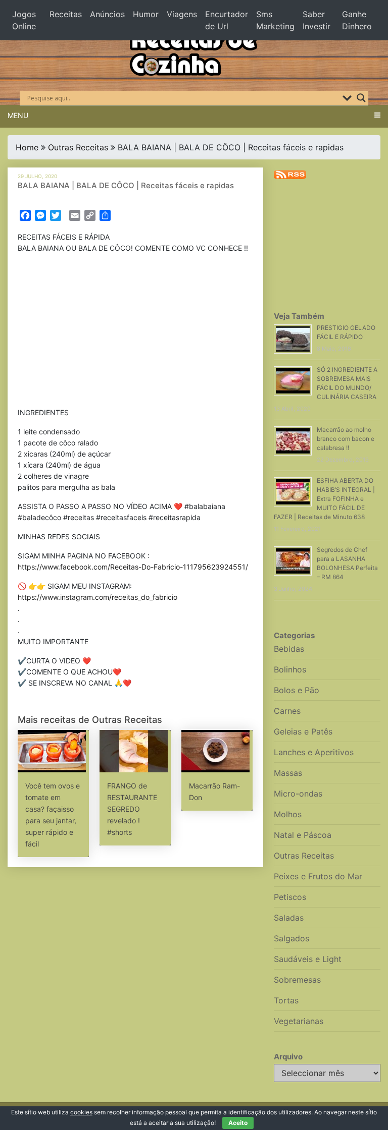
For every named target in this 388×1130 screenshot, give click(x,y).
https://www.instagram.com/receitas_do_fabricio (97, 597)
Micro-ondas (298, 793)
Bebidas (289, 649)
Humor (146, 14)
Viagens (182, 14)
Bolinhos (290, 669)
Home (27, 147)
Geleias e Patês (303, 731)
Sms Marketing (275, 20)
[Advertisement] (135, 332)
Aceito (238, 1122)
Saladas (289, 918)
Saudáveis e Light (308, 959)
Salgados (291, 938)
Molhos (288, 814)
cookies (81, 1112)
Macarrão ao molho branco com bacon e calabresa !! (345, 438)
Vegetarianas (298, 1021)
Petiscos (290, 897)
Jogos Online (24, 20)
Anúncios (107, 14)
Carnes (287, 711)
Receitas (66, 14)
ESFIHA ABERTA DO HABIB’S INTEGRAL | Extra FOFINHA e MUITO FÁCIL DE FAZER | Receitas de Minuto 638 (324, 499)
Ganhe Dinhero (357, 20)
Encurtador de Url (226, 20)
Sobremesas (297, 980)
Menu (18, 115)
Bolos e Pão (296, 690)
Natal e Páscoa (302, 835)
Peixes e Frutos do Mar (318, 876)
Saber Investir (316, 20)
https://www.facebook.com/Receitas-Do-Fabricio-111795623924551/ (133, 566)
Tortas (286, 1000)
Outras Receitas (78, 147)
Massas (288, 773)
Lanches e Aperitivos (314, 752)
